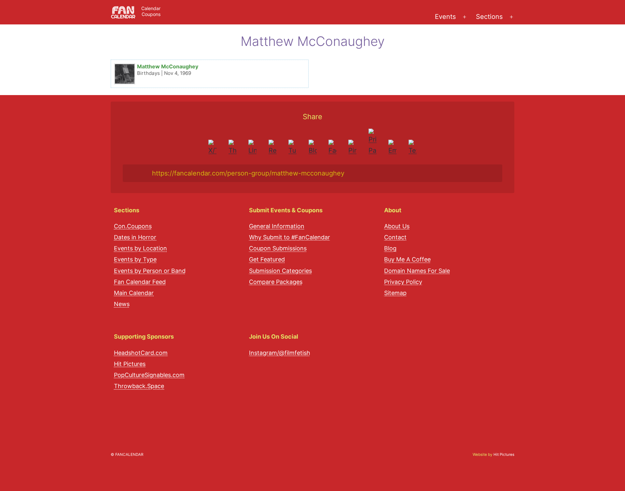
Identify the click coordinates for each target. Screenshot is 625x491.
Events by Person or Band (150, 270)
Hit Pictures (130, 363)
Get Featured (267, 259)
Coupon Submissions (278, 248)
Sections (489, 17)
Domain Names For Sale (417, 270)
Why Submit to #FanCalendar (289, 237)
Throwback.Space (139, 386)
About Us (397, 226)
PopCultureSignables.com (149, 375)
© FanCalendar (127, 454)
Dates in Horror (135, 237)
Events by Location (140, 248)
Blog (390, 248)
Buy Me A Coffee (407, 259)
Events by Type (135, 259)
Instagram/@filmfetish (279, 352)
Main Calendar (134, 292)
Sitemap (395, 292)
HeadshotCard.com (141, 352)
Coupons (151, 14)
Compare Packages (275, 281)
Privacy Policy (403, 281)
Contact (395, 237)
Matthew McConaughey (167, 66)
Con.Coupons (133, 226)
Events (445, 17)
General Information (276, 226)
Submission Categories (280, 270)
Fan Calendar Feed (140, 281)
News (122, 304)
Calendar (150, 8)
